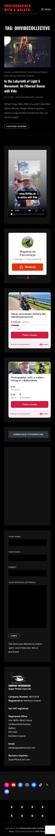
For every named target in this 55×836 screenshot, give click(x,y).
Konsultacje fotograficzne (28, 434)
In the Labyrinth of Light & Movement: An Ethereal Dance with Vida (24, 85)
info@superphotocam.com (21, 747)
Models (7, 72)
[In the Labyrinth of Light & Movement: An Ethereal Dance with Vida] (27, 51)
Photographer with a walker (17, 7)
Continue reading (17, 127)
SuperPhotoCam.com (19, 759)
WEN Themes (40, 831)
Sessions (30, 76)
